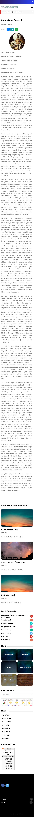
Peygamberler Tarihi (16, 627)
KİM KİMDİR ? (16, 640)
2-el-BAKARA (6, 718)
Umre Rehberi (16, 620)
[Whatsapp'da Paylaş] (16, 29)
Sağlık (16, 802)
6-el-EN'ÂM (6, 732)
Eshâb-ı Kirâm (16, 630)
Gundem (16, 799)
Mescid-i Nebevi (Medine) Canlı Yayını (14, 12)
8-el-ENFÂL (6, 739)
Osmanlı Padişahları (16, 623)
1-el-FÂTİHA (6, 715)
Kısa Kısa (16, 637)
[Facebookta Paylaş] (8, 29)
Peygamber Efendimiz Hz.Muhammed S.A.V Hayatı (16, 616)
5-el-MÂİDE (6, 729)
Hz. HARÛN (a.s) (8, 595)
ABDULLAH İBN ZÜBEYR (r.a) (13, 562)
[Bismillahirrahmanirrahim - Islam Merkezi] (9, 7)
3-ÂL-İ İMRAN (6, 722)
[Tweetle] (12, 29)
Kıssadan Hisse (16, 633)
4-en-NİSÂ (5, 725)
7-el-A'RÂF (6, 735)
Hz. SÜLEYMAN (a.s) (9, 529)
